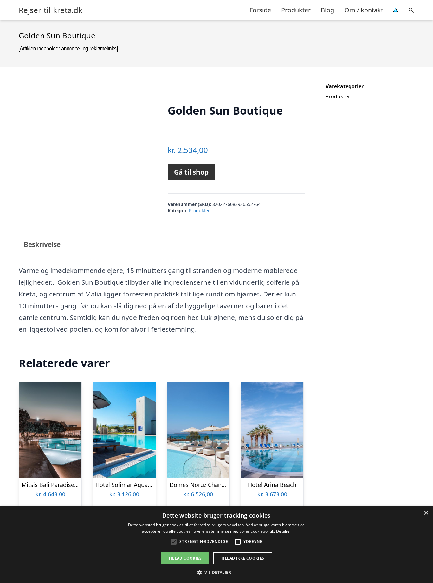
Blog (327, 10)
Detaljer (283, 531)
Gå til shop (191, 172)
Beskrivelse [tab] (42, 244)
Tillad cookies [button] (185, 558)
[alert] (216, 544)
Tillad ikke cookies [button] (242, 558)
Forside (260, 10)
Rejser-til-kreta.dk (50, 10)
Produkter (296, 10)
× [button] (425, 513)
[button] (216, 572)
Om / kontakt (363, 10)
